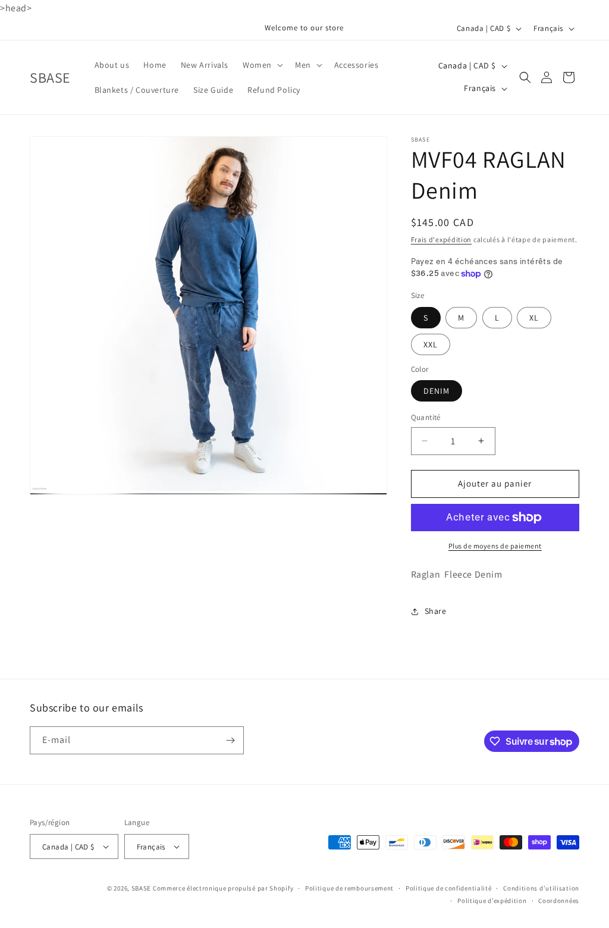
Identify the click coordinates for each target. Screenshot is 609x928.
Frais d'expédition (441, 239)
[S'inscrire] (230, 740)
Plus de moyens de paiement (495, 545)
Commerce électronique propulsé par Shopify (223, 888)
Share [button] (436, 611)
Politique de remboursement (349, 888)
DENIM (436, 390)
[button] (262, 64)
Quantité (426, 417)
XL (534, 317)
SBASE (141, 888)
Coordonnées (558, 900)
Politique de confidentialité (449, 888)
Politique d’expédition (491, 900)
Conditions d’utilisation (541, 888)
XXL (430, 344)
